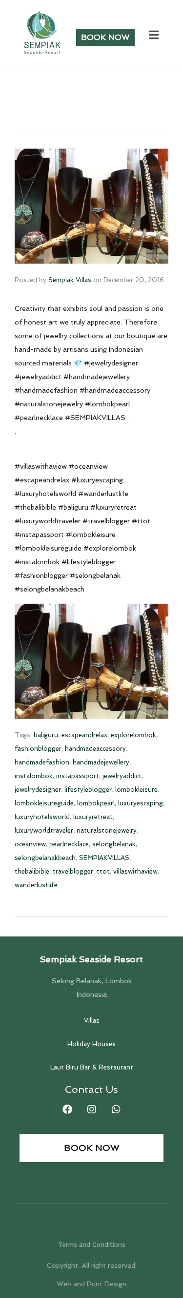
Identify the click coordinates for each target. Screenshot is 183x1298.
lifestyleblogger (88, 789)
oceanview (30, 844)
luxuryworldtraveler (44, 830)
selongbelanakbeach (45, 857)
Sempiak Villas (69, 280)
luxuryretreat (93, 817)
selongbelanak (114, 844)
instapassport (77, 776)
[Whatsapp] (116, 1109)
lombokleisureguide (44, 803)
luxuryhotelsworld (42, 817)
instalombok (34, 776)
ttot (103, 871)
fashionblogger (38, 748)
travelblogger (73, 871)
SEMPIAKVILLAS (104, 857)
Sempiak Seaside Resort (91, 959)
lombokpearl (96, 803)
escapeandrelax (84, 735)
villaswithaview (135, 871)
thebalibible (32, 871)
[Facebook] (67, 1109)
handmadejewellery (101, 762)
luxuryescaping (140, 803)
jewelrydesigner (38, 789)
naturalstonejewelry (107, 830)
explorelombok (133, 735)
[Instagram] (92, 1109)
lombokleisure (136, 789)
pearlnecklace (69, 844)
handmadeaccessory (95, 748)
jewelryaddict (122, 776)
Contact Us (91, 1089)
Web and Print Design (91, 1284)
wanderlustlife (36, 885)
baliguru (46, 735)
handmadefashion (42, 762)
